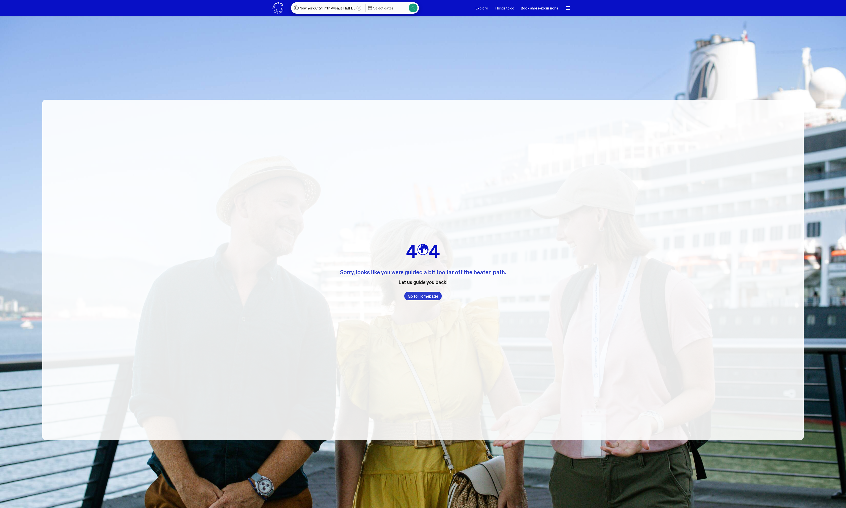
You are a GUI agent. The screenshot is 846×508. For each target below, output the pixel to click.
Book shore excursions (539, 8)
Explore (481, 8)
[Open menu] (567, 7)
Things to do (504, 8)
